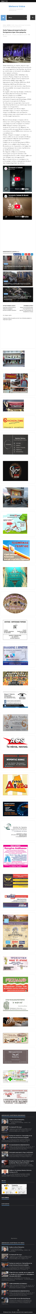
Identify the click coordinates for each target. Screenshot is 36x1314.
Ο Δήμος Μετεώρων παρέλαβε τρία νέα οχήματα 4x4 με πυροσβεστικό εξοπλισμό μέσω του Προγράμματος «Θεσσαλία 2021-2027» (21, 1274)
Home (4, 25)
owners (31, 1312)
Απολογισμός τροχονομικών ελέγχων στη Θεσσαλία (21, 1152)
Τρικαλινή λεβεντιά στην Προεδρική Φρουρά (19, 1298)
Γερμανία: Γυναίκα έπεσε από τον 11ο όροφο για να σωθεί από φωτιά (17, 267)
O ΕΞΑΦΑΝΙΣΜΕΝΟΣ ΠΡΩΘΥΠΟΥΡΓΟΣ (19, 1145)
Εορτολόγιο (14, 1238)
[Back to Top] (18, 1310)
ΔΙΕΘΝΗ (9, 25)
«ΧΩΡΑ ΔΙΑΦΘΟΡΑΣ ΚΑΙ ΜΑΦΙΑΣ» (18, 1283)
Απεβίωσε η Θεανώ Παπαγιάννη (16, 1119)
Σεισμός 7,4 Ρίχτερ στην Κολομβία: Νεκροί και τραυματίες (17, 284)
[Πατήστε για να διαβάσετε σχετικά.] (15, 392)
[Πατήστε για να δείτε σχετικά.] (13, 411)
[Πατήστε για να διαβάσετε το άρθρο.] (15, 970)
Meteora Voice (17, 6)
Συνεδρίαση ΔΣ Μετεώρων (15, 1127)
